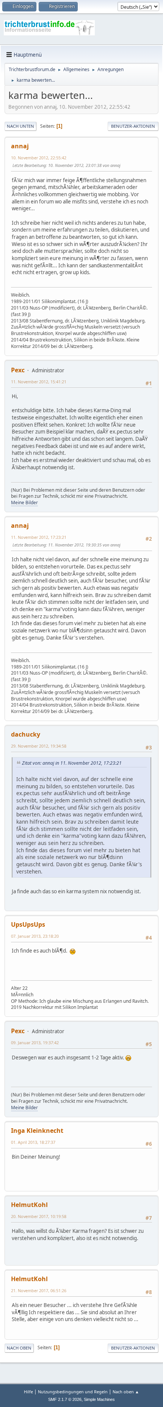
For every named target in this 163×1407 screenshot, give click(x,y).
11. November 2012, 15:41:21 (38, 381)
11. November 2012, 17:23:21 (38, 537)
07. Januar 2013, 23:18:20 (35, 936)
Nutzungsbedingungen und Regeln (73, 1391)
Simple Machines (99, 1399)
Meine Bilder (24, 502)
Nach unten (20, 126)
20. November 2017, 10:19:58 (38, 1216)
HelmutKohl (29, 1205)
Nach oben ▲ (126, 1391)
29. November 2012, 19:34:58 (38, 746)
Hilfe (28, 1391)
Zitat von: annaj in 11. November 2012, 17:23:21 (72, 763)
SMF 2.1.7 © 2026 (65, 1399)
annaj (20, 146)
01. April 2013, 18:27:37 (33, 1142)
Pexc (18, 370)
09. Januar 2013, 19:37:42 (35, 1042)
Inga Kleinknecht (37, 1130)
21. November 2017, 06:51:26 (38, 1290)
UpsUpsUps (28, 924)
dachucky (25, 734)
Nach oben (19, 1348)
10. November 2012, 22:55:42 (38, 157)
